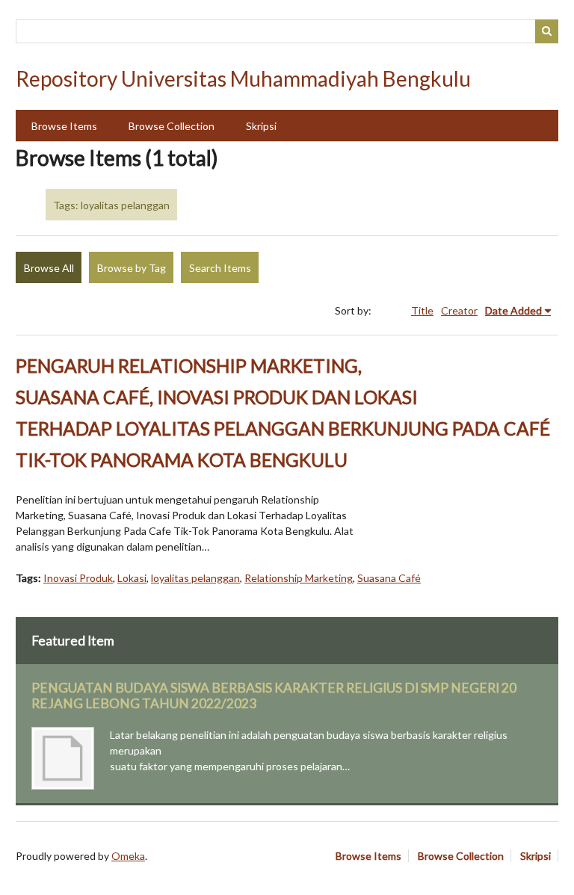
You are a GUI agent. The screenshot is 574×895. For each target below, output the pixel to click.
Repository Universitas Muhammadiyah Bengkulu (243, 78)
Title (422, 310)
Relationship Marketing (298, 578)
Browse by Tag (131, 267)
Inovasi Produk (78, 578)
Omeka (128, 855)
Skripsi (261, 126)
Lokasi (131, 578)
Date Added (513, 310)
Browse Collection (172, 126)
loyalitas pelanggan (195, 578)
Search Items (220, 267)
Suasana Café (389, 578)
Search (547, 31)
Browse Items (64, 126)
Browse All (49, 267)
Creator (459, 310)
